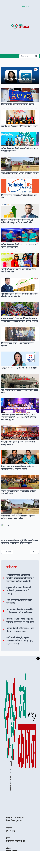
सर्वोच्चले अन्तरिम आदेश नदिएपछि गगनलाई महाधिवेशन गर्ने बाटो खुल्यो (20, 620)
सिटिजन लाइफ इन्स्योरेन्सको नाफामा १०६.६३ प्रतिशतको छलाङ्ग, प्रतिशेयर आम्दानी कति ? (17, 221)
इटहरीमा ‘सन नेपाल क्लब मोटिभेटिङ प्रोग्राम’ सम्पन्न (19, 126)
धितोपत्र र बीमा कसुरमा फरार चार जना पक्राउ (17, 104)
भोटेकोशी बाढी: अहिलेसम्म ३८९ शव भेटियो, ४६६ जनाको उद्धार (20, 629)
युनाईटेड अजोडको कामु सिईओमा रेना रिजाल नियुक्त (19, 368)
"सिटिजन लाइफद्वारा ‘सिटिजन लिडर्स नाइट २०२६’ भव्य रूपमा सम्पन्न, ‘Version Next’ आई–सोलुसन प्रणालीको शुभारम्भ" (18, 417)
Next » (34, 552)
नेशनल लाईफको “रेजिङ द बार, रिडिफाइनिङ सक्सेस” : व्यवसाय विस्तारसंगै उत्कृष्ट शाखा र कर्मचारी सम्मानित (19, 319)
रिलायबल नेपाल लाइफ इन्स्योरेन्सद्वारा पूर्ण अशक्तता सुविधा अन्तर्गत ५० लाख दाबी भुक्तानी (19, 467)
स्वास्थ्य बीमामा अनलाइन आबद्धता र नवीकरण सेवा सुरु (19, 173)
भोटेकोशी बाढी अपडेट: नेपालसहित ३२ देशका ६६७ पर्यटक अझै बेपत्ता (19, 611)
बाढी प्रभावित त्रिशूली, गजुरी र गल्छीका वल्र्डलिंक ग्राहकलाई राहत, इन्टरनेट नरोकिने (19, 640)
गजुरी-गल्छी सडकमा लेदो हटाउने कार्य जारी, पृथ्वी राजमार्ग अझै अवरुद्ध (18, 590)
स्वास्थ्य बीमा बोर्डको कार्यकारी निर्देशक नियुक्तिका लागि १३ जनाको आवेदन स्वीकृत (18, 517)
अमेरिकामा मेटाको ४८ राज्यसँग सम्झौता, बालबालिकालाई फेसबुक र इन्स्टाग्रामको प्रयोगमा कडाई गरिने (20, 578)
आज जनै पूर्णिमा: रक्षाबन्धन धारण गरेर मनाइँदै (19, 601)
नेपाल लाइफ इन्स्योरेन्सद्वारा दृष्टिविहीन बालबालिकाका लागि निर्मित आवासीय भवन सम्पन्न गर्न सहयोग (19, 541)
